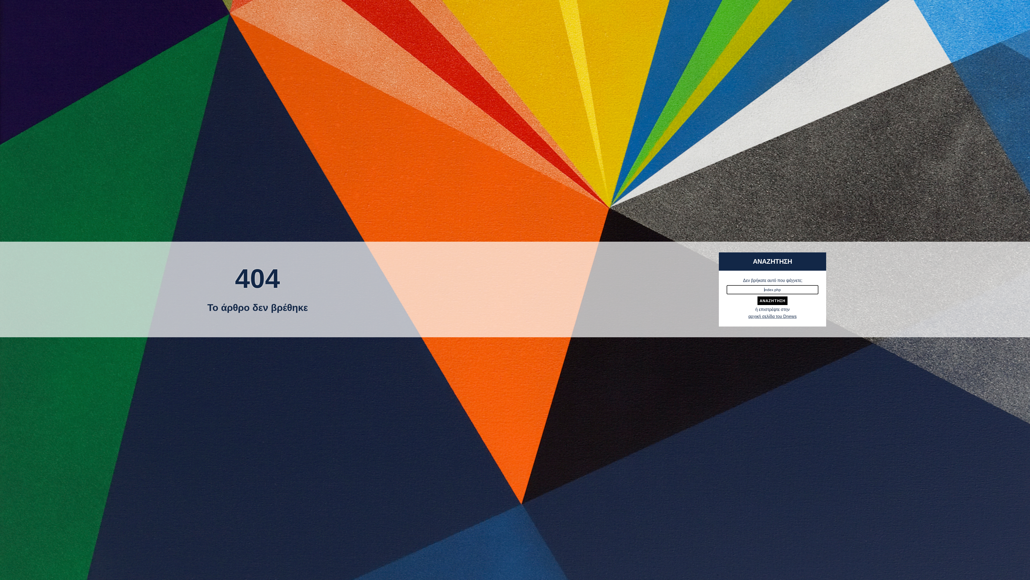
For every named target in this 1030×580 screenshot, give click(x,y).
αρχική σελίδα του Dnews (772, 316)
